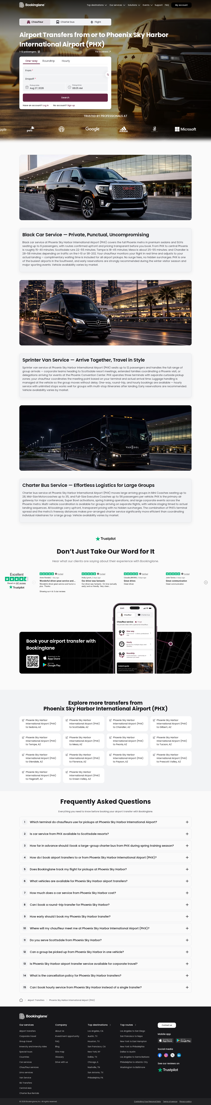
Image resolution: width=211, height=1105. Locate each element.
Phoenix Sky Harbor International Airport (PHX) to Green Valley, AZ (84, 775)
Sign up (71, 105)
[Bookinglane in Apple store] (166, 1040)
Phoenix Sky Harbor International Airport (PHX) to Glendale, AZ (41, 758)
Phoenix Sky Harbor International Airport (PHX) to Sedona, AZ (41, 724)
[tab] (35, 22)
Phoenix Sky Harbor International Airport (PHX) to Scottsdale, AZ (84, 724)
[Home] (21, 1000)
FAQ (167, 5)
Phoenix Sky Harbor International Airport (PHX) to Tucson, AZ (172, 741)
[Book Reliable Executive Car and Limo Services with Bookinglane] (32, 5)
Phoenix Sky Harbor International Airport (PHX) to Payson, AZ (128, 758)
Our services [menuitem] (116, 5)
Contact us (167, 1025)
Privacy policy (186, 1101)
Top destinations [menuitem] (95, 5)
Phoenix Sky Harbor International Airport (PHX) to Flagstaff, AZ (41, 775)
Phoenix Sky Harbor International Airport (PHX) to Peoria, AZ (128, 741)
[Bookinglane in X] (172, 1055)
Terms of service (170, 1101)
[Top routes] (135, 1025)
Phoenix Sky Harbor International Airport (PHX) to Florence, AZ (84, 758)
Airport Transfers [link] (36, 1000)
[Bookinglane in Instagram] (166, 1055)
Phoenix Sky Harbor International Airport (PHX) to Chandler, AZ (128, 724)
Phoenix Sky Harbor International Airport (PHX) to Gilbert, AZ (172, 724)
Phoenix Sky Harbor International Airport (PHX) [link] (72, 1000)
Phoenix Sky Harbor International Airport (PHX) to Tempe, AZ (41, 741)
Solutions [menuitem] (132, 5)
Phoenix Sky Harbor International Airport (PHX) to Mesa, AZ (84, 741)
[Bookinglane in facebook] (160, 1055)
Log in (46, 105)
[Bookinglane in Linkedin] (179, 1055)
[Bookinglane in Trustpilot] (168, 1070)
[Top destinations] (110, 1025)
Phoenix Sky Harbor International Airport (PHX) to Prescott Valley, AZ (172, 758)
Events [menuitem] (146, 5)
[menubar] (97, 5)
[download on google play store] (51, 665)
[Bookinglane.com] (105, 538)
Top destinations (98, 1025)
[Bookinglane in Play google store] (184, 1040)
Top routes (126, 1025)
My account (181, 5)
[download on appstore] (51, 658)
